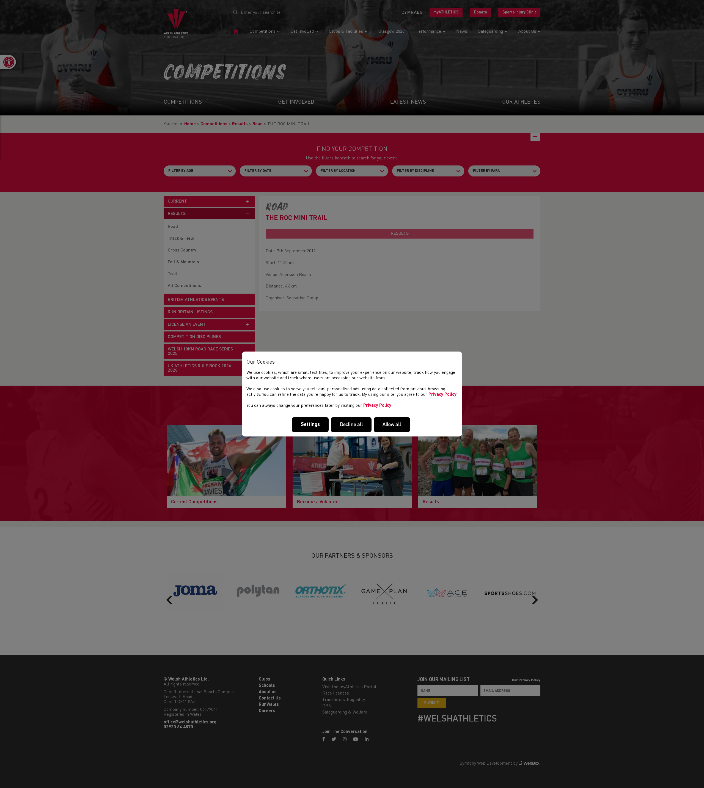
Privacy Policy (442, 394)
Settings (310, 424)
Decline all (351, 424)
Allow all (392, 424)
